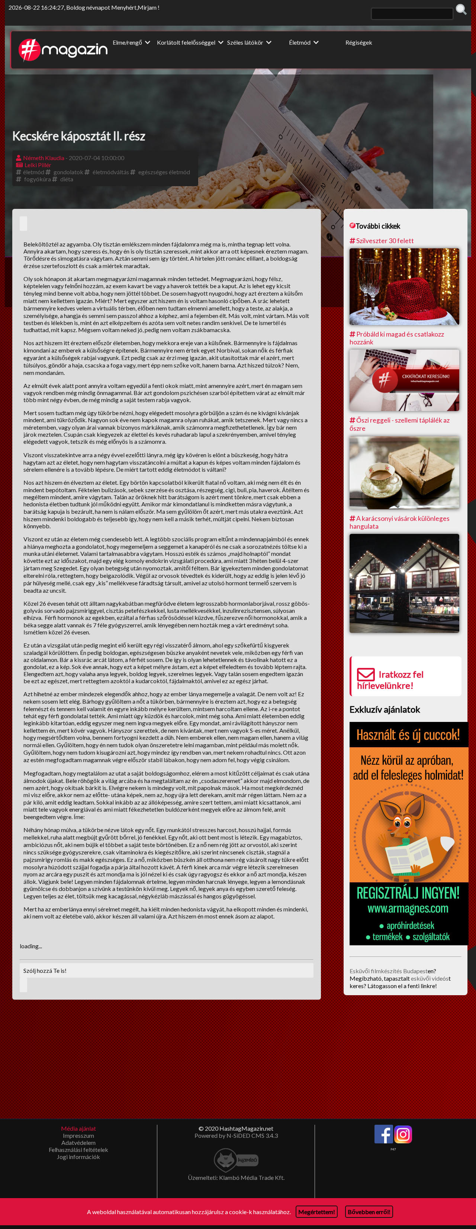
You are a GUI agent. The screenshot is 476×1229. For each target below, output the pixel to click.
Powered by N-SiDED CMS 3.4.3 (236, 1135)
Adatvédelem (78, 1142)
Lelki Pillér (38, 164)
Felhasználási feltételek (78, 1149)
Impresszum (78, 1135)
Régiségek (358, 42)
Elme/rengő (128, 42)
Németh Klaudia (43, 157)
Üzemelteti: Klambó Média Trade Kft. (236, 1177)
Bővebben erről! (369, 1211)
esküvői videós (429, 978)
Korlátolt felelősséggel (186, 42)
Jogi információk (78, 1156)
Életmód (300, 42)
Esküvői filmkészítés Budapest (389, 970)
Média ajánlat (78, 1128)
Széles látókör (245, 42)
